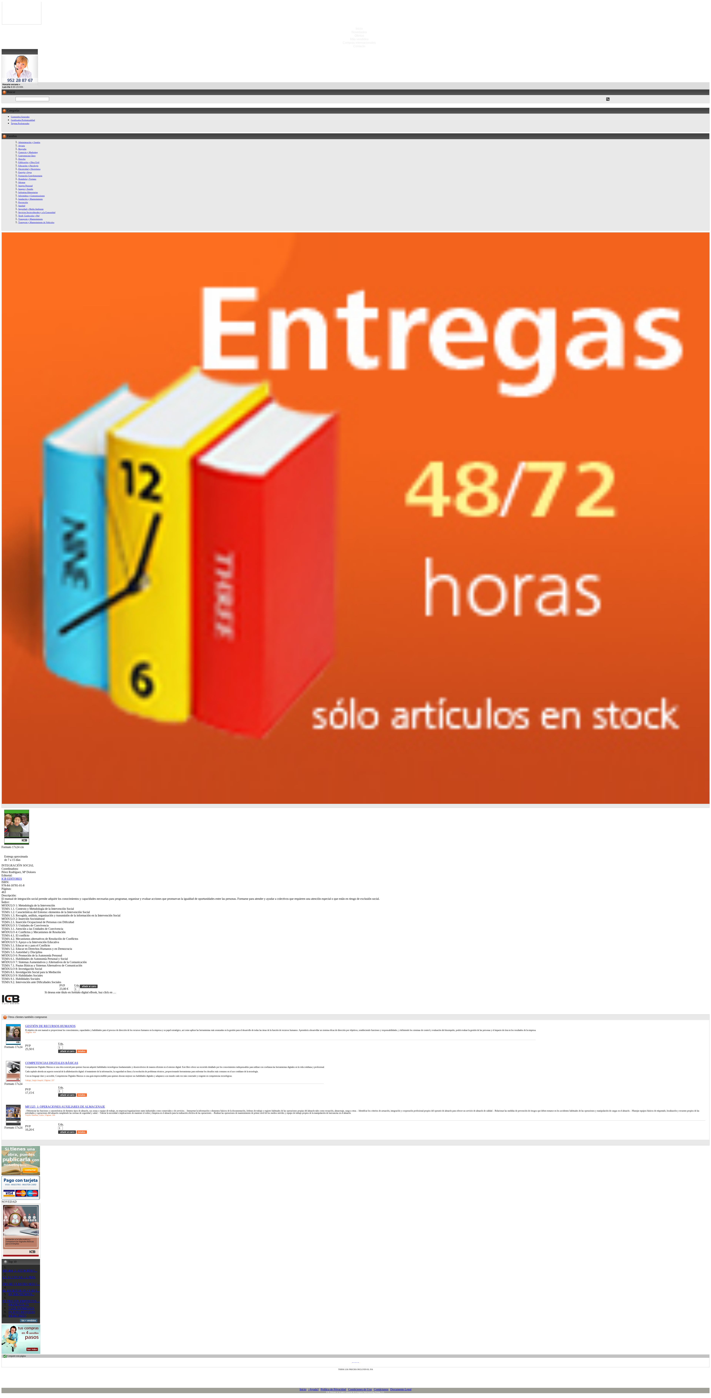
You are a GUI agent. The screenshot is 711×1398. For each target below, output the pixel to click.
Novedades (359, 32)
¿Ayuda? (313, 1389)
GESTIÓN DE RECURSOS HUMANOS (50, 1026)
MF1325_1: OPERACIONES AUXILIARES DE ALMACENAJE (65, 1106)
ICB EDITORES (11, 878)
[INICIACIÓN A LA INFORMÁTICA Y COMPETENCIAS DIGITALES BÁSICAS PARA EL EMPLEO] (20, 1257)
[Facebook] (352, 1361)
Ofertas (359, 35)
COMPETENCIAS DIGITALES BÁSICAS (51, 1062)
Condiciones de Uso (360, 1389)
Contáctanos (381, 1389)
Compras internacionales (359, 42)
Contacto (359, 46)
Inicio (359, 28)
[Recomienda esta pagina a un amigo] (358, 1361)
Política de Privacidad (333, 1389)
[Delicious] (355, 1361)
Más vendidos (359, 39)
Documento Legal (400, 1389)
